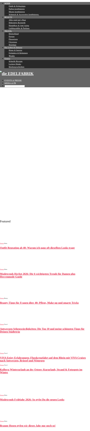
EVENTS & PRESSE (13, 80)
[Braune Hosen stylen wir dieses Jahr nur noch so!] (45, 411)
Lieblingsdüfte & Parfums (19, 28)
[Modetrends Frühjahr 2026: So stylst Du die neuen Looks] (45, 385)
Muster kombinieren (17, 11)
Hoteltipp (12, 44)
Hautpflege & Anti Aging (19, 25)
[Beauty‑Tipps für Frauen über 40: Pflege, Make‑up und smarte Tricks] (45, 288)
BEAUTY (8, 17)
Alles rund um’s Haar (17, 20)
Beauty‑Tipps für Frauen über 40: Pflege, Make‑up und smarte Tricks (39, 302)
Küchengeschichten (16, 66)
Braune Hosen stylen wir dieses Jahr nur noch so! (28, 425)
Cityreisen (13, 42)
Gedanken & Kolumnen (18, 53)
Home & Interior (15, 50)
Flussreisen (13, 39)
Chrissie (2, 243)
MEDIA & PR (10, 83)
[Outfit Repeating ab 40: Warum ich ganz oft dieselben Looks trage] (45, 233)
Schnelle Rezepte (15, 61)
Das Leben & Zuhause (13, 47)
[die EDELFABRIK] (45, 73)
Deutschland (14, 33)
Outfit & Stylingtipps (17, 6)
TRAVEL (8, 31)
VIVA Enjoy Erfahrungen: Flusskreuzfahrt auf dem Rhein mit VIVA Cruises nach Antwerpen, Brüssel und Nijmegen (43, 359)
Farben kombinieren (17, 8)
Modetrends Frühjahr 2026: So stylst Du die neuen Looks (32, 399)
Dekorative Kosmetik (17, 22)
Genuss (7, 58)
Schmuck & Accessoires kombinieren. (24, 14)
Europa (11, 36)
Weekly (12, 55)
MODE (7, 3)
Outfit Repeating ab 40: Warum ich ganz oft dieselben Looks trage (37, 247)
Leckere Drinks (15, 64)
